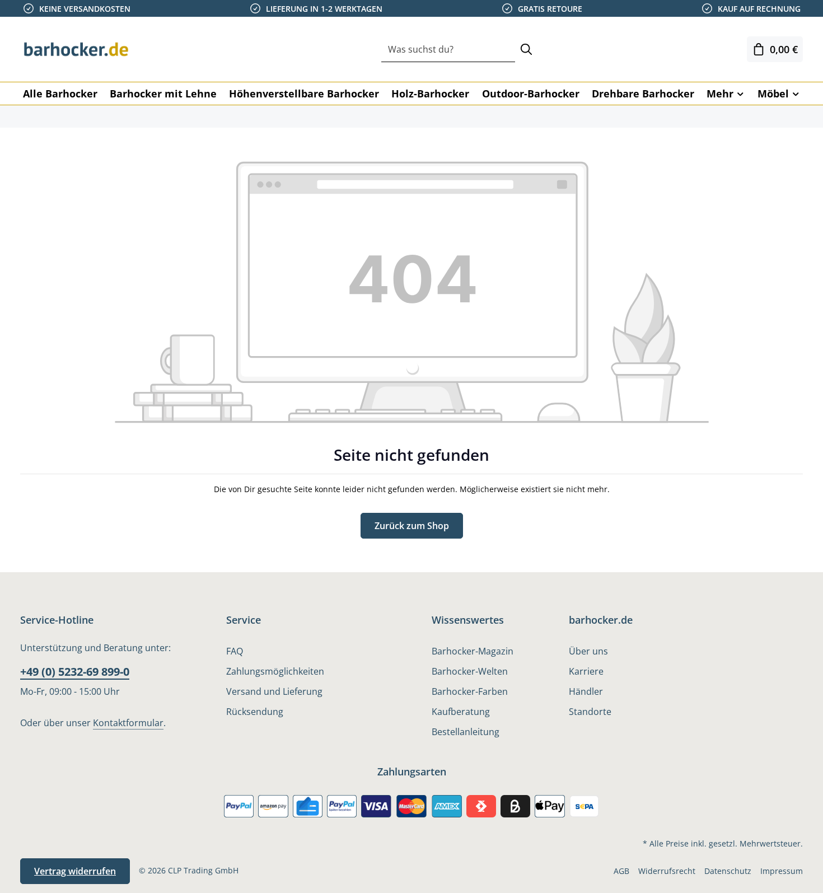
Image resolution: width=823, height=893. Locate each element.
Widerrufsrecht (666, 871)
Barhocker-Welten (470, 671)
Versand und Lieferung (274, 691)
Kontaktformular (128, 723)
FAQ (234, 651)
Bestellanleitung (465, 732)
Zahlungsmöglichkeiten (275, 671)
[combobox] (448, 49)
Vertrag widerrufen (75, 871)
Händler (586, 691)
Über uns (588, 651)
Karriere (586, 671)
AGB (621, 871)
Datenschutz (727, 871)
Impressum (781, 871)
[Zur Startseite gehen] (76, 49)
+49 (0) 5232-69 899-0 (74, 671)
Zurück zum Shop (412, 526)
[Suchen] (526, 49)
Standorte (590, 711)
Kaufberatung (461, 711)
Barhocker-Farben (470, 691)
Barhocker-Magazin (472, 651)
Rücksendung (254, 711)
